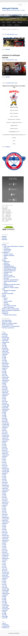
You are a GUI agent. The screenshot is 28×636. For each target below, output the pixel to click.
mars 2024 (4, 360)
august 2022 (4, 381)
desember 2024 (5, 349)
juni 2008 (4, 613)
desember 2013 (5, 517)
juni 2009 (4, 598)
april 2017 (4, 462)
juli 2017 (4, 458)
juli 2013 (4, 525)
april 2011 (4, 566)
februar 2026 (5, 334)
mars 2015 (4, 497)
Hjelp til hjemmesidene (9, 307)
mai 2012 (4, 546)
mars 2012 (4, 549)
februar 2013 (5, 532)
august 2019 (4, 427)
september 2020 (5, 409)
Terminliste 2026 (7, 249)
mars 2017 (4, 464)
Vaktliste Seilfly (7, 251)
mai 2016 (4, 477)
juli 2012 (4, 543)
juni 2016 (4, 476)
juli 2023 (4, 369)
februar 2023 (5, 375)
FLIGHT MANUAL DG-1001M (10, 269)
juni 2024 (4, 357)
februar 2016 (5, 482)
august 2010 (4, 578)
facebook (6, 298)
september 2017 (5, 455)
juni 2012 (4, 544)
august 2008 (4, 610)
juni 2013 (4, 526)
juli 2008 (4, 611)
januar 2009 (4, 604)
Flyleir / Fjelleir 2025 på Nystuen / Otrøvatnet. (14, 246)
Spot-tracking (5, 311)
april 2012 (4, 547)
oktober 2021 (5, 392)
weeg (16, 34)
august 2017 (4, 456)
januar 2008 (4, 617)
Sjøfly (5, 283)
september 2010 (5, 576)
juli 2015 (4, 493)
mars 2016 (4, 480)
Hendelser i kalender (8, 254)
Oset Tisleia (6, 278)
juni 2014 (4, 508)
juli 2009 (4, 596)
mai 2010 (4, 582)
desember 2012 (5, 535)
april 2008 (4, 614)
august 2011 (4, 560)
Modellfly (6, 302)
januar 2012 (4, 552)
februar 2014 (5, 514)
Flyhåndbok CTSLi (8, 272)
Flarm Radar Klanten (6, 320)
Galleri (3, 25)
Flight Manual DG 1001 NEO (10, 267)
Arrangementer (5, 252)
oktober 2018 (5, 438)
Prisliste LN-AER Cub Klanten (10, 281)
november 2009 (5, 590)
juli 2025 (4, 343)
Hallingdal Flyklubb (10, 8)
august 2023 (4, 368)
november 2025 (5, 339)
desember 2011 (5, 554)
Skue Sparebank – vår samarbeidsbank (10, 326)
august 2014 (4, 505)
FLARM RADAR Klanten (9, 266)
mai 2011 (4, 564)
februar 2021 (5, 401)
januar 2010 (4, 587)
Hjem (3, 22)
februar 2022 (5, 388)
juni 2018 (4, 444)
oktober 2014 (5, 503)
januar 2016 (4, 483)
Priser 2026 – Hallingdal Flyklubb (11, 279)
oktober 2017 (5, 453)
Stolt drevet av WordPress (14, 633)
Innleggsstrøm (5, 624)
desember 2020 (5, 404)
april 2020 (4, 417)
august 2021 (4, 395)
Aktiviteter (8, 22)
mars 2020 (4, 418)
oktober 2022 (5, 378)
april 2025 (4, 345)
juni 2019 (4, 429)
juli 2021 (4, 397)
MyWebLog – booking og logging (11, 287)
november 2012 (5, 537)
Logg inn (4, 623)
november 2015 (5, 487)
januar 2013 (4, 534)
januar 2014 (4, 515)
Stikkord (5, 258)
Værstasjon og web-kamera (8, 327)
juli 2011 (4, 561)
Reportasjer (4, 239)
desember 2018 (5, 435)
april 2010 (4, 584)
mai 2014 (4, 509)
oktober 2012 (5, 538)
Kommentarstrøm (6, 626)
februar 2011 (5, 569)
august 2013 (4, 523)
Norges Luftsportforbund (7, 324)
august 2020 (4, 410)
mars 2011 (4, 567)
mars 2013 (4, 531)
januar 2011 (4, 570)
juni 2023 (4, 371)
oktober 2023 (5, 365)
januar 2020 (4, 421)
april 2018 (4, 445)
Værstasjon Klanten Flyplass (10, 315)
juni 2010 (4, 581)
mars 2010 (4, 586)
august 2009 (4, 595)
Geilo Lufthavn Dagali (7, 321)
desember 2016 (5, 468)
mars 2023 (4, 374)
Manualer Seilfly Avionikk (9, 276)
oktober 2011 (5, 557)
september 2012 (5, 540)
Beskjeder (8, 49)
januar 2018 (4, 450)
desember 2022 (5, 377)
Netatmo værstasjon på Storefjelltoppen (11, 310)
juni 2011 (4, 563)
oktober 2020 (5, 407)
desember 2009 (5, 589)
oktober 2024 (5, 351)
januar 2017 (4, 467)
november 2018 (5, 436)
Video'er (5, 292)
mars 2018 (4, 447)
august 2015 (4, 491)
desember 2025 (5, 337)
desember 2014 (5, 502)
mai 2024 (4, 359)
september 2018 (5, 439)
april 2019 (4, 430)
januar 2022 (4, 389)
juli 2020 (4, 412)
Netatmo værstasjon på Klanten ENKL (10, 308)
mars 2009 (4, 602)
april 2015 (4, 496)
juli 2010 (4, 579)
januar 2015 (4, 500)
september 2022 (5, 380)
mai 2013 (4, 528)
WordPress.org (5, 627)
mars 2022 (4, 386)
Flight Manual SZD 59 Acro (10, 270)
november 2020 (5, 406)
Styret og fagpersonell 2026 (10, 305)
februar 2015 (5, 499)
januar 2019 (4, 433)
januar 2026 (4, 336)
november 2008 (5, 605)
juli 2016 (4, 474)
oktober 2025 (5, 340)
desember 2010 (5, 572)
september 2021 (5, 394)
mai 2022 (4, 385)
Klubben (4, 296)
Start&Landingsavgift (8, 286)
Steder (5, 257)
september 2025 (5, 342)
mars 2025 (4, 346)
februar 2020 (5, 420)
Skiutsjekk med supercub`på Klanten (12, 284)
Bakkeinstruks (7, 261)
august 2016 (4, 473)
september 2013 (5, 522)
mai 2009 (4, 599)
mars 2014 (4, 512)
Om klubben (9, 25)
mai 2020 (4, 415)
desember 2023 (5, 363)
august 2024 (4, 354)
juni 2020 (4, 413)
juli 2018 (4, 442)
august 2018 (4, 441)
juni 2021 (4, 398)
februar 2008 (5, 616)
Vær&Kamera (16, 25)
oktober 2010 (5, 575)
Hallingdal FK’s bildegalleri (10, 290)
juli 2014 (4, 506)
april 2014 (4, 511)
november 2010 (5, 573)
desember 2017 (5, 452)
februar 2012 (5, 551)
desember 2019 (5, 423)
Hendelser (4, 238)
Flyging (14, 22)
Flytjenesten (6, 248)
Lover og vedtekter (8, 301)
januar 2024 (4, 362)
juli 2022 (4, 383)
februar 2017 (5, 465)
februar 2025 (5, 348)
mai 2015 (4, 494)
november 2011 (5, 555)
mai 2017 (4, 461)
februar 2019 (5, 432)
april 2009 (4, 601)
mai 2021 (4, 400)
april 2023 (4, 372)
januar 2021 (4, 403)
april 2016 (4, 479)
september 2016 (5, 471)
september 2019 (5, 426)
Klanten (5, 299)
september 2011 (5, 558)
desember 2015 (5, 485)
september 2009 (5, 593)
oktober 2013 (5, 520)
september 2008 (5, 608)
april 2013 (4, 529)
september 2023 (5, 366)
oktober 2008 (5, 607)
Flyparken (6, 273)
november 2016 (5, 470)
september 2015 (5, 490)
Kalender (4, 295)
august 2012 (4, 541)
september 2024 (5, 353)
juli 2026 (4, 333)
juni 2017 (4, 459)
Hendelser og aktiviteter (9, 255)
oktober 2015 (5, 488)
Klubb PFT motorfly (8, 275)
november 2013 (5, 519)
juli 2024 (4, 356)
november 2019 (5, 424)
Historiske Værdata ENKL (7, 293)
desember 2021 (5, 391)
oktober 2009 (5, 592)
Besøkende (20, 22)
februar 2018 (5, 448)
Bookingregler (7, 264)
